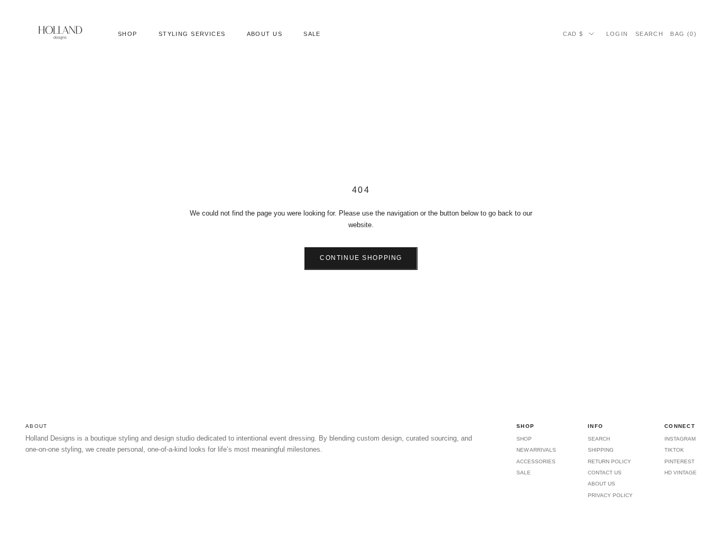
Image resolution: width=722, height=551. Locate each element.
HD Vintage (680, 472)
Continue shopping (361, 258)
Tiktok (674, 450)
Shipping (601, 450)
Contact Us (605, 472)
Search (599, 439)
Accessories (536, 461)
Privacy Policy (610, 495)
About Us (264, 34)
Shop (127, 34)
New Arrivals (536, 450)
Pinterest (679, 461)
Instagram (680, 439)
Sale (312, 34)
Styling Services (192, 34)
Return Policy (609, 461)
